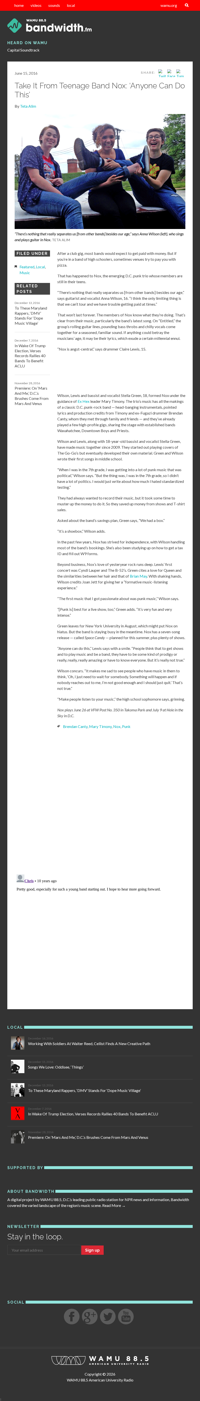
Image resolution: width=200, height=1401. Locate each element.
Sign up (92, 1250)
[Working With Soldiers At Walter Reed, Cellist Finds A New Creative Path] (17, 1043)
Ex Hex (84, 401)
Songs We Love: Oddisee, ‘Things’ (56, 1067)
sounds (54, 5)
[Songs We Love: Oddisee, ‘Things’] (17, 1067)
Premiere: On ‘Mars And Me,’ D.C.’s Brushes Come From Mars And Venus (32, 395)
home (19, 5)
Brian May (138, 576)
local (71, 5)
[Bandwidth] (100, 25)
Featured (27, 266)
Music (25, 272)
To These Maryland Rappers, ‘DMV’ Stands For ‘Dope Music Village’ (31, 315)
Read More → (114, 1205)
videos (35, 5)
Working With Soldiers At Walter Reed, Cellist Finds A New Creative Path (89, 1043)
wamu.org (168, 5)
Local (40, 266)
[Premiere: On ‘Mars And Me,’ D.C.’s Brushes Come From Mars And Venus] (17, 1137)
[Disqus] (100, 801)
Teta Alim (28, 106)
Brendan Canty (75, 726)
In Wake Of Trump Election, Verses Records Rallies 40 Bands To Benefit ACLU (30, 355)
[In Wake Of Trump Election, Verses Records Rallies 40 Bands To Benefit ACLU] (17, 1114)
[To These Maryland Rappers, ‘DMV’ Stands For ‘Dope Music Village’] (17, 1090)
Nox (116, 726)
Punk (126, 726)
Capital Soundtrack (23, 50)
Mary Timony (100, 726)
